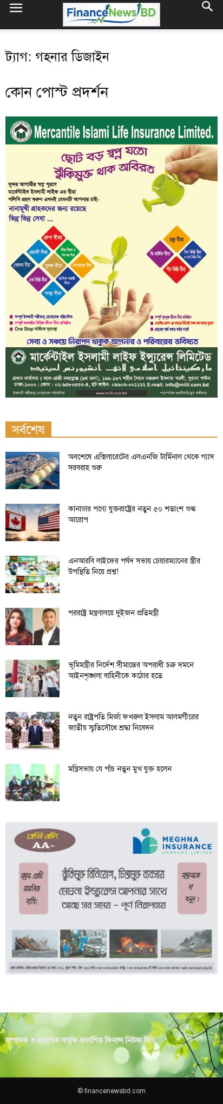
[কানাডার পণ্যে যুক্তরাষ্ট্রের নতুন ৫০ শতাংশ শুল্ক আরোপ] (32, 522)
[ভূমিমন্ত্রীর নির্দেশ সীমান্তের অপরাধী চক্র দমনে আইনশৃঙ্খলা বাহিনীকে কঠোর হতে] (32, 678)
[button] (208, 14)
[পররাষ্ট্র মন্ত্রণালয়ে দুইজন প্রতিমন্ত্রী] (32, 626)
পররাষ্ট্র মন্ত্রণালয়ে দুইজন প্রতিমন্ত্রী (113, 613)
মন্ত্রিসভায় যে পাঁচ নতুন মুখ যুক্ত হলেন (120, 769)
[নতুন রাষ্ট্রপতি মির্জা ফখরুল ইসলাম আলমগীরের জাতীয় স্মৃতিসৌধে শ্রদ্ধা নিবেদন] (32, 730)
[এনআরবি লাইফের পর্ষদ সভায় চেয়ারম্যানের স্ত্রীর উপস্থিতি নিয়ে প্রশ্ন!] (32, 574)
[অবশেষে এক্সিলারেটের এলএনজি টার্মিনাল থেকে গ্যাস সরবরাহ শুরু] (32, 470)
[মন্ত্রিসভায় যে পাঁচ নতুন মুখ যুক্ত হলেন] (32, 782)
